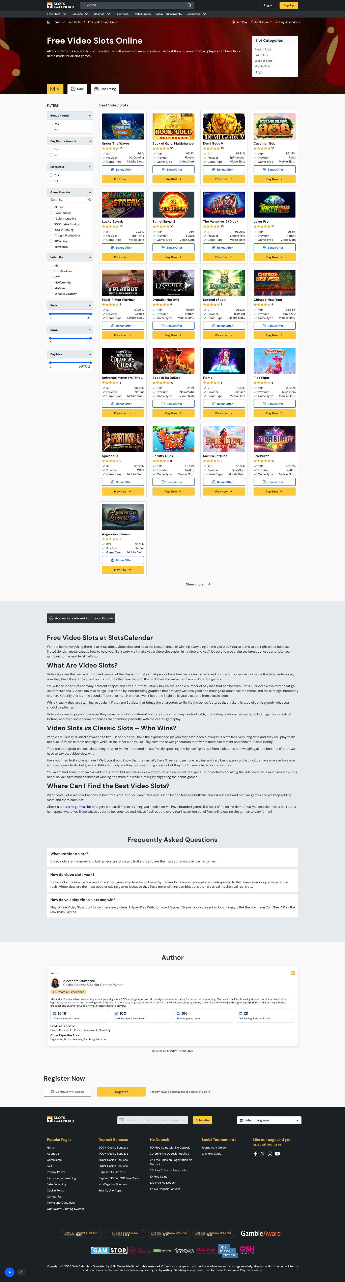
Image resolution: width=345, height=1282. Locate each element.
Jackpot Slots (263, 60)
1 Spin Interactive (65, 218)
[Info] (10, 1272)
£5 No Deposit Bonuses (165, 1189)
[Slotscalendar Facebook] (256, 1153)
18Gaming (60, 241)
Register (121, 1092)
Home (51, 1147)
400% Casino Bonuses (113, 1153)
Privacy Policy (56, 1172)
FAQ (49, 1166)
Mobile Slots (263, 66)
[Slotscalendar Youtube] (278, 1153)
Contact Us (54, 1196)
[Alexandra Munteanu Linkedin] (293, 973)
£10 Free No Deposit (163, 1182)
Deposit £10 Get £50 (112, 1172)
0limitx (58, 207)
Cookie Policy (55, 1190)
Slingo (258, 72)
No (56, 129)
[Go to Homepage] (60, 5)
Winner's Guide (211, 1153)
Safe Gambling (56, 1184)
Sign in (206, 1092)
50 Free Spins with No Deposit (170, 1147)
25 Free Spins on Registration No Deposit (171, 1162)
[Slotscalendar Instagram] (271, 1153)
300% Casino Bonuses (113, 1160)
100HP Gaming (64, 229)
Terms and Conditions (61, 1202)
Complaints (54, 1160)
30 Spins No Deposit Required (169, 1153)
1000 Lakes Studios (67, 224)
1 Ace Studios (62, 213)
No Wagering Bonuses (112, 1184)
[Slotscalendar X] (264, 1153)
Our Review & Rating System (65, 1209)
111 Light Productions (67, 235)
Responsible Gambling (61, 1178)
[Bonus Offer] (123, 169)
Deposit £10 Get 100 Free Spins (118, 1178)
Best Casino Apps (109, 1190)
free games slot (79, 807)
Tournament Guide (214, 1147)
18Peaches (61, 246)
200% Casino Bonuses (113, 1166)
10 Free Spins (158, 1176)
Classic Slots (263, 49)
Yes (56, 123)
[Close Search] (189, 5)
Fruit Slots (261, 55)
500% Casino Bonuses (113, 1147)
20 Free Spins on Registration (169, 1170)
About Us (53, 1153)
